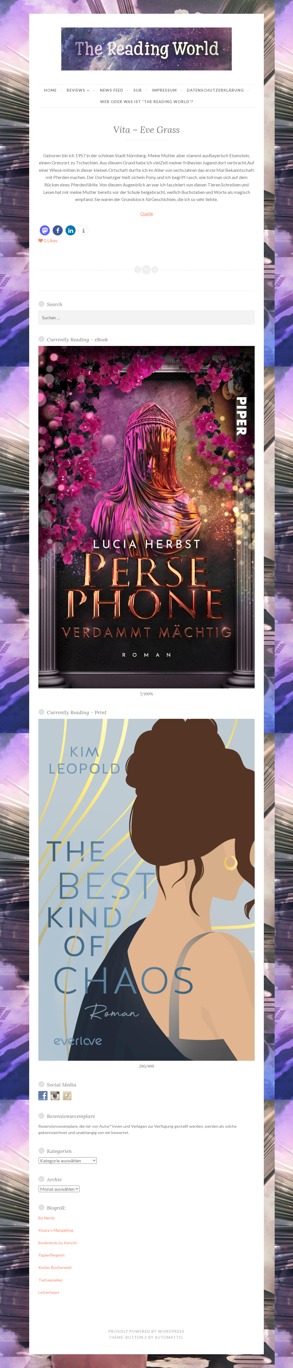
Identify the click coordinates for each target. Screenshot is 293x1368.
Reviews (76, 90)
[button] (45, 230)
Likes (51, 240)
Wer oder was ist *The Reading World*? (146, 101)
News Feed (111, 90)
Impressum (164, 90)
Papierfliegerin (51, 1255)
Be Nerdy (46, 1217)
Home (50, 90)
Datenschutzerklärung (215, 90)
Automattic (169, 1337)
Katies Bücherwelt (55, 1267)
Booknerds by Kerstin (57, 1242)
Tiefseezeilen (50, 1280)
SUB (137, 90)
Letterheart (49, 1292)
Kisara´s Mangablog (55, 1230)
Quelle (146, 213)
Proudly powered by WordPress (146, 1331)
